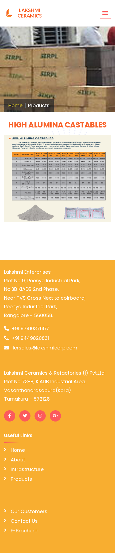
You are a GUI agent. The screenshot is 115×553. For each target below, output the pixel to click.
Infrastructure (27, 469)
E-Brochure (24, 530)
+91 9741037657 (30, 328)
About (18, 459)
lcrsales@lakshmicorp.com (44, 347)
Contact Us (24, 521)
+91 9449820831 (30, 338)
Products (21, 479)
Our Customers (29, 511)
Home (15, 105)
